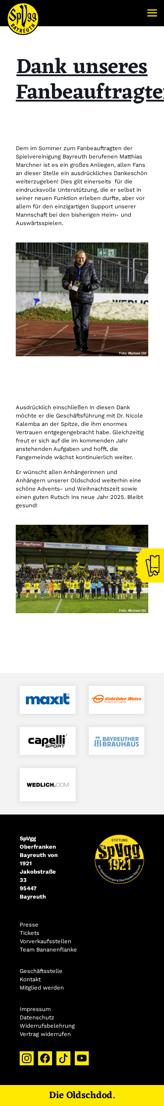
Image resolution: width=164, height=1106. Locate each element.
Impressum (35, 1009)
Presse (29, 924)
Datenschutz (37, 1017)
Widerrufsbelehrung (47, 1025)
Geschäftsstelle (41, 971)
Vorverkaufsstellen (45, 941)
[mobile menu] (152, 13)
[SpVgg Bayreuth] (23, 13)
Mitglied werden (42, 987)
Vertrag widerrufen (45, 1034)
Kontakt (30, 979)
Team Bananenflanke (48, 949)
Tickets (29, 933)
